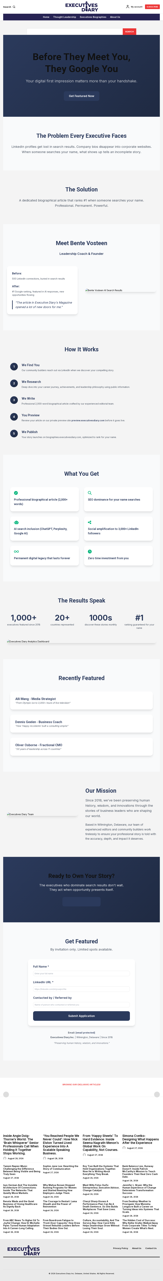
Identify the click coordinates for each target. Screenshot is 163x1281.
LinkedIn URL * (43, 982)
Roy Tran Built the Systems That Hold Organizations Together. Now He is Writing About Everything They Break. (101, 1170)
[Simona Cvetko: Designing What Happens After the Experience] (141, 1119)
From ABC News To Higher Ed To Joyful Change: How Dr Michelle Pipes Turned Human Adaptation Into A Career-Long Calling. (21, 1224)
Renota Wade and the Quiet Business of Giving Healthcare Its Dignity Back (20, 1204)
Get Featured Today (81, 901)
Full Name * (41, 966)
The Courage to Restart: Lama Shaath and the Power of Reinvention (60, 1204)
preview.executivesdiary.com (87, 420)
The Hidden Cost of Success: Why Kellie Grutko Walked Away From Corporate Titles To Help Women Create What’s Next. (140, 1224)
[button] (10, 7)
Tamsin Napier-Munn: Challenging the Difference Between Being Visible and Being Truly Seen (21, 1170)
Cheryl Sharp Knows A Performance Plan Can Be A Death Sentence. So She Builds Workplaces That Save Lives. (100, 1205)
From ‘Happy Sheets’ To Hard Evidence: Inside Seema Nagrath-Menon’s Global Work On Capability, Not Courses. (101, 1143)
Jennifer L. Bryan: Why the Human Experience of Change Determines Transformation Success (139, 1189)
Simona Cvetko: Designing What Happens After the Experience (140, 1139)
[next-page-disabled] (157, 1094)
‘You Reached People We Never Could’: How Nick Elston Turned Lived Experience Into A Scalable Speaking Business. (61, 1144)
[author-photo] (5, 1158)
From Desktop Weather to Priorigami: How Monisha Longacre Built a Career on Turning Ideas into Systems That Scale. (140, 1206)
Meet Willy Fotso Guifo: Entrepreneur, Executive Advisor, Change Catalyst (101, 1188)
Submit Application (81, 1016)
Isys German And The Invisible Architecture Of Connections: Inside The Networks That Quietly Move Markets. (20, 1189)
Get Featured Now (81, 96)
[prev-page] (6, 1094)
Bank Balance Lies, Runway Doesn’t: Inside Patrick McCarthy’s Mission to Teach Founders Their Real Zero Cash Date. (140, 1171)
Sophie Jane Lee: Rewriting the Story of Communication (60, 1167)
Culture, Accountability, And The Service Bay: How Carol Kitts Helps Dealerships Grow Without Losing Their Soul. (101, 1224)
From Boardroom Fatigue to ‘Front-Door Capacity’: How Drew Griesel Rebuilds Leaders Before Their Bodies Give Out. (61, 1224)
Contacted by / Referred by (52, 997)
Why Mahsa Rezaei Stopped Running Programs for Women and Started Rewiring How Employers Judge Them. (60, 1189)
